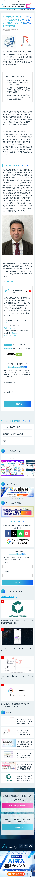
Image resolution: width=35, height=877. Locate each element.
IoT (3, 57)
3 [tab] (17, 498)
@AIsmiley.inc (9, 323)
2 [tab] (15, 498)
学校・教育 (27, 348)
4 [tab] (19, 498)
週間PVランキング (7, 596)
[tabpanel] (17, 492)
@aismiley (15, 333)
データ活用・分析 (21, 344)
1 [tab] (12, 498)
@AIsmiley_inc (9, 328)
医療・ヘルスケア (17, 348)
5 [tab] (22, 498)
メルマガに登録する (11, 335)
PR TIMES (10, 281)
